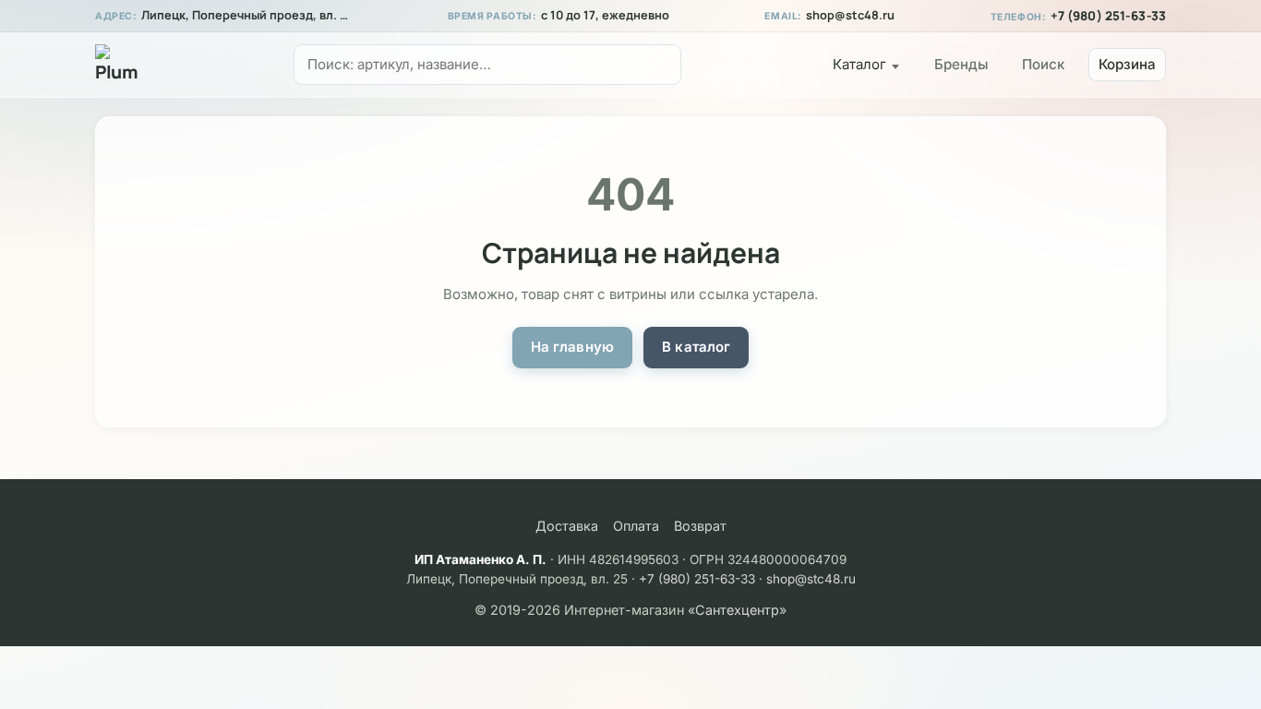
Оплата (636, 526)
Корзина (1127, 64)
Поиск (1043, 64)
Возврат (700, 526)
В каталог (696, 346)
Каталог (859, 64)
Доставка (566, 526)
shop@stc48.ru (850, 15)
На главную (573, 346)
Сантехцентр (737, 610)
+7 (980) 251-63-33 (1108, 15)
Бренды (961, 64)
